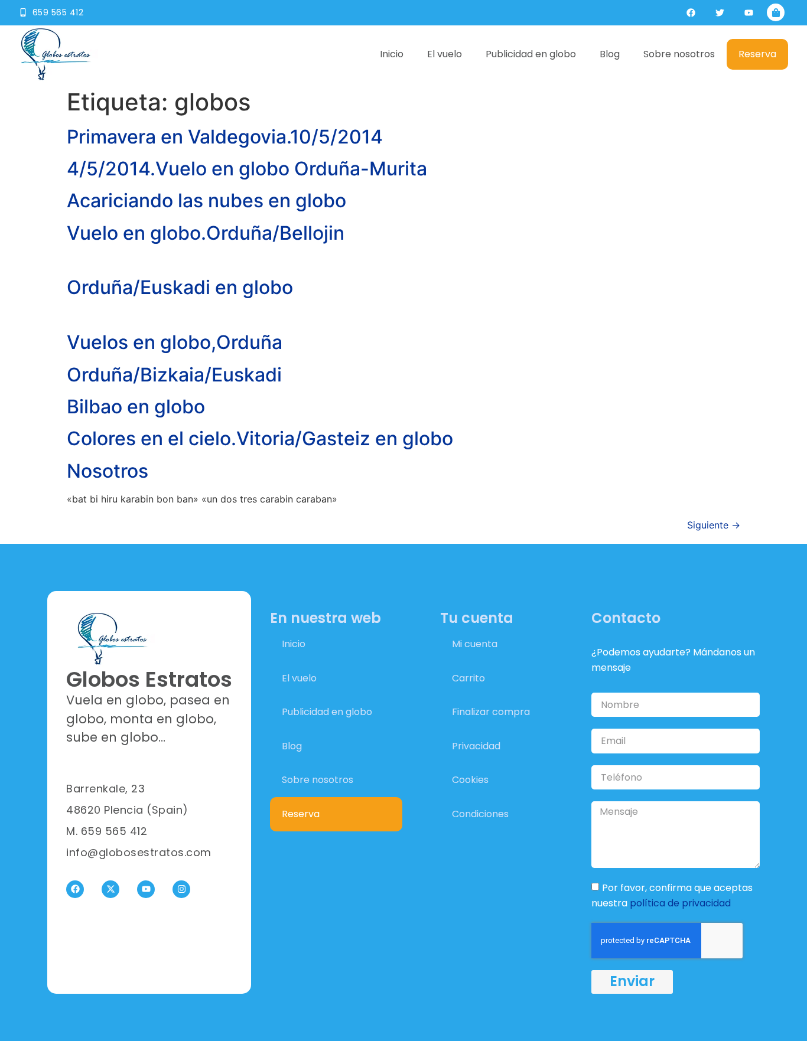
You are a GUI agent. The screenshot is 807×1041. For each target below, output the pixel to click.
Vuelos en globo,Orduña (174, 342)
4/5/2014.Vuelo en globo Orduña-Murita (247, 168)
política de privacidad (680, 903)
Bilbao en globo (136, 406)
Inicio (391, 54)
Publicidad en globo (531, 54)
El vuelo (444, 54)
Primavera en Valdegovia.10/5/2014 (225, 136)
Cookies (470, 780)
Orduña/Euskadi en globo (180, 287)
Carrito (468, 678)
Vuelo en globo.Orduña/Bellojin (205, 232)
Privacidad (476, 746)
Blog (610, 54)
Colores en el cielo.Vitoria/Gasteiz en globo (260, 438)
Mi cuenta (474, 644)
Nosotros (107, 470)
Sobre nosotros (679, 54)
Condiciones (480, 814)
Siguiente (713, 525)
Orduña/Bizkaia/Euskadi (174, 374)
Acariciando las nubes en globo (206, 200)
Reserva (757, 54)
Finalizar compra (491, 712)
